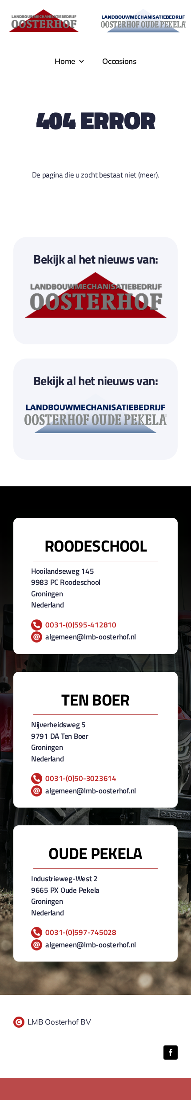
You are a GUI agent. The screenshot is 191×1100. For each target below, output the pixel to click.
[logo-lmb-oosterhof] (96, 275)
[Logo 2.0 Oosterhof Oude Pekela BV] (95, 397)
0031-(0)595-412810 (80, 625)
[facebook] (170, 1052)
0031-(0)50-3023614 (80, 778)
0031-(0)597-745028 (80, 932)
